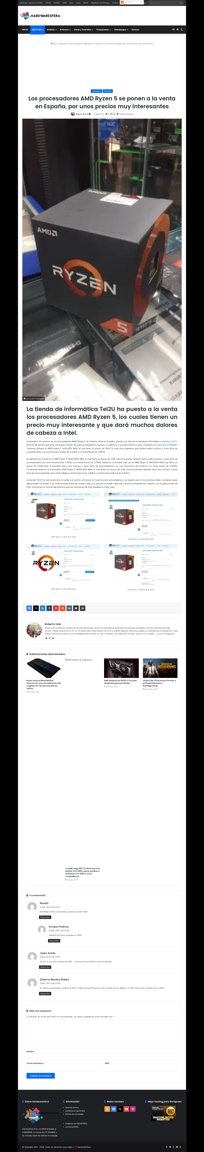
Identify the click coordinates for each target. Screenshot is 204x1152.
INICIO (25, 29)
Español (128, 2)
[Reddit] (62, 608)
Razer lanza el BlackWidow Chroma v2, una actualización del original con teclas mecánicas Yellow (44, 684)
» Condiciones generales (74, 1111)
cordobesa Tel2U (168, 441)
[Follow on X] (88, 114)
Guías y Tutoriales (82, 29)
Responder (45, 917)
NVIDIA (57, 3)
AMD (64, 3)
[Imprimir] (82, 608)
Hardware (96, 91)
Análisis (51, 29)
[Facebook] (29, 608)
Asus (78, 3)
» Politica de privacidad (73, 1114)
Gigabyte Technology (100, 3)
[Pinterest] (56, 608)
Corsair (115, 3)
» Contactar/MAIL (71, 1127)
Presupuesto (103, 29)
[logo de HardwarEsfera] (40, 15)
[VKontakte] (69, 608)
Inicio (54, 43)
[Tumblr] (49, 608)
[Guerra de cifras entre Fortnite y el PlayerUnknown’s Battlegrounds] (160, 668)
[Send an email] (89, 114)
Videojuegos (120, 29)
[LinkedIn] (42, 608)
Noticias (62, 43)
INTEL (48, 3)
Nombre (31, 1051)
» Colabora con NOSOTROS (75, 1123)
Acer (71, 3)
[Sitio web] (46, 638)
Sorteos (135, 29)
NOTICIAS (36, 29)
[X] (36, 608)
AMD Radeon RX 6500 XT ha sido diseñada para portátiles (120, 682)
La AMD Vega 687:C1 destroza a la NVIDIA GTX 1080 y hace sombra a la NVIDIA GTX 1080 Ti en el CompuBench (82, 872)
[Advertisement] (102, 67)
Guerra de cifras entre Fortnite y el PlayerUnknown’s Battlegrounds (159, 683)
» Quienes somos (71, 1107)
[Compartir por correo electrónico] (76, 608)
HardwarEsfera (84, 1147)
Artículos (64, 29)
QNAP (85, 3)
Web (107, 1063)
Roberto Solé (81, 114)
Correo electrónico (36, 1063)
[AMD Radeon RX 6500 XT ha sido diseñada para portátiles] (121, 668)
